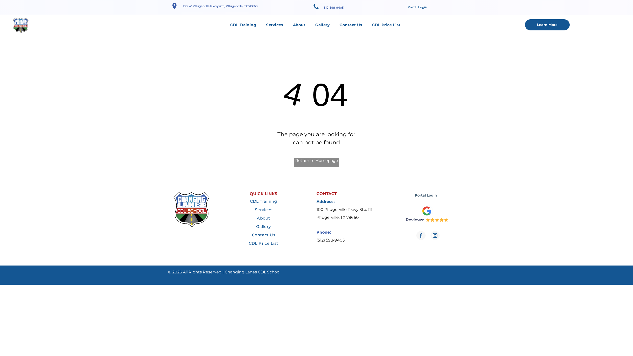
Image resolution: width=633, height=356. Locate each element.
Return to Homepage (316, 160)
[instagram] (435, 236)
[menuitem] (417, 7)
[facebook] (421, 236)
